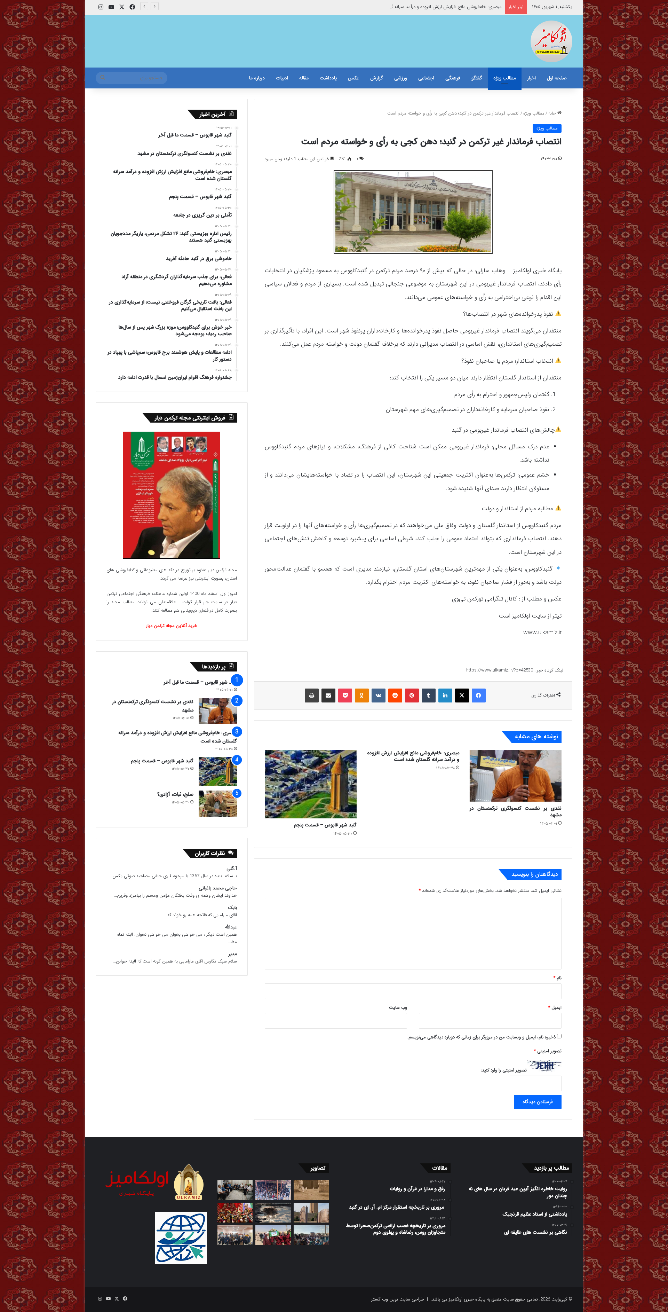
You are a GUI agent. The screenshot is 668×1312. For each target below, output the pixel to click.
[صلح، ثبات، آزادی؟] (218, 804)
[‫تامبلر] (429, 695)
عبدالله (231, 927)
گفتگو (476, 78)
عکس (353, 78)
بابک (232, 907)
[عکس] (311, 1213)
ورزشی (400, 78)
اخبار (531, 78)
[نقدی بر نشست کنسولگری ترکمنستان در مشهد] (516, 776)
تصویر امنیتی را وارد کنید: (504, 1070)
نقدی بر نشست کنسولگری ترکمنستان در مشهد (516, 811)
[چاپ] (312, 695)
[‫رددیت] (395, 695)
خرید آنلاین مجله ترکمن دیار (171, 625)
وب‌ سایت (398, 1007)
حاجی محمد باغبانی (218, 888)
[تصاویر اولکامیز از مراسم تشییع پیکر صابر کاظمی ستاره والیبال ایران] (311, 1235)
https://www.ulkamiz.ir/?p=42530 (499, 670)
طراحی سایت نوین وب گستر (397, 1299)
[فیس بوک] (479, 695)
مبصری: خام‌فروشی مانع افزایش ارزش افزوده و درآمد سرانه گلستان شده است (431, 6)
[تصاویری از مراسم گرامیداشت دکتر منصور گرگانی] (235, 1213)
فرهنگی (452, 78)
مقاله (304, 78)
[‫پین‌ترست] (412, 695)
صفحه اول (557, 78)
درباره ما (257, 78)
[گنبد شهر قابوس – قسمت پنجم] (311, 784)
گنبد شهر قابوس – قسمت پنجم (325, 825)
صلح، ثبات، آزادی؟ (175, 794)
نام (558, 978)
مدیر (232, 954)
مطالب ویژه (504, 78)
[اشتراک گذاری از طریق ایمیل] (328, 695)
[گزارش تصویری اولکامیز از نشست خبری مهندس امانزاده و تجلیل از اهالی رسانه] (235, 1235)
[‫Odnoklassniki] (362, 695)
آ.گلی (231, 868)
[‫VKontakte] (378, 695)
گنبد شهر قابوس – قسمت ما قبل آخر (200, 682)
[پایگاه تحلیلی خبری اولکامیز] (551, 41)
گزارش (376, 78)
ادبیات (282, 78)
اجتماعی (426, 78)
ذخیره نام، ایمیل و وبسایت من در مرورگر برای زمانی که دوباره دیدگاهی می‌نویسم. (481, 1037)
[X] (462, 695)
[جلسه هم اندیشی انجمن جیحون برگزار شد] (235, 1190)
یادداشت (328, 78)
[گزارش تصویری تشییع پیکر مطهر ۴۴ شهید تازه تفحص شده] (273, 1235)
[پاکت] (345, 695)
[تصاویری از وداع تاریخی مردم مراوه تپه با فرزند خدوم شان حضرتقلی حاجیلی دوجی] (273, 1190)
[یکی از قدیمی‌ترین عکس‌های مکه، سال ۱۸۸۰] (311, 1190)
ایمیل (555, 1007)
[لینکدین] (445, 695)
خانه (552, 113)
